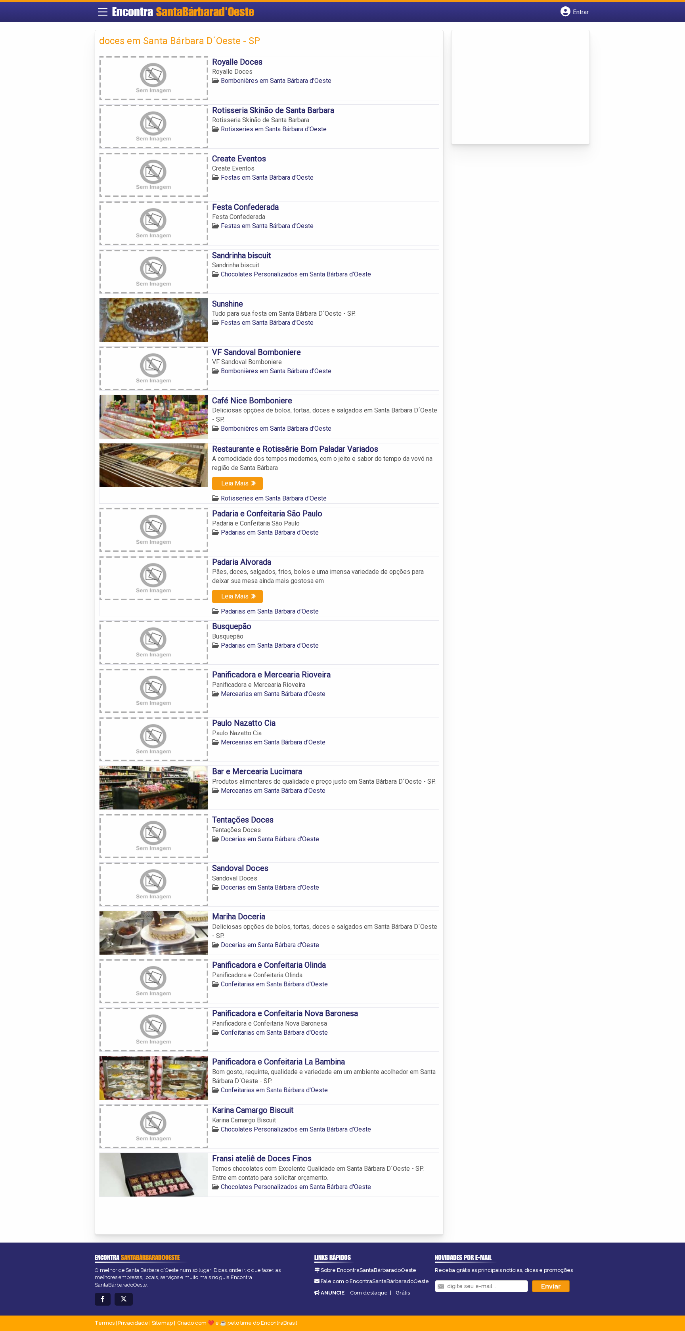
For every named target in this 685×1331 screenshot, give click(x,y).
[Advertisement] (514, 87)
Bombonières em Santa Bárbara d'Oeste (276, 80)
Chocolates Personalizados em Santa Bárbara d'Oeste (296, 274)
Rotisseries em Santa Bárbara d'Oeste (274, 129)
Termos (105, 1323)
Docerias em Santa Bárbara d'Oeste (270, 839)
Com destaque (369, 1293)
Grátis (403, 1293)
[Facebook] (103, 1299)
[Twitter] (124, 1299)
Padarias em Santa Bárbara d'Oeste (270, 532)
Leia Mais (235, 483)
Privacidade (133, 1323)
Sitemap (162, 1323)
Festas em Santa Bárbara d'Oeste (267, 177)
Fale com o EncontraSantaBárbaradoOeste (375, 1281)
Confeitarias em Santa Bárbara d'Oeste (274, 984)
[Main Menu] (103, 12)
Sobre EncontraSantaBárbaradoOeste (368, 1270)
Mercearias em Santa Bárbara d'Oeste (273, 694)
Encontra (183, 11)
